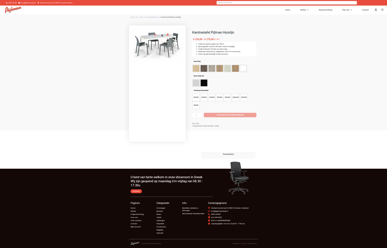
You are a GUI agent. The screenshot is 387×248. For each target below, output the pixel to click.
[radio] (196, 68)
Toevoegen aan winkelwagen (230, 115)
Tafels (141, 17)
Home (287, 10)
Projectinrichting (325, 10)
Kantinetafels (152, 17)
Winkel (303, 10)
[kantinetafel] (157, 44)
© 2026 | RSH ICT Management (151, 243)
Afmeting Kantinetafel (201, 90)
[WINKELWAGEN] (382, 9)
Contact (365, 10)
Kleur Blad (197, 61)
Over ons (345, 10)
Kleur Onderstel (199, 76)
